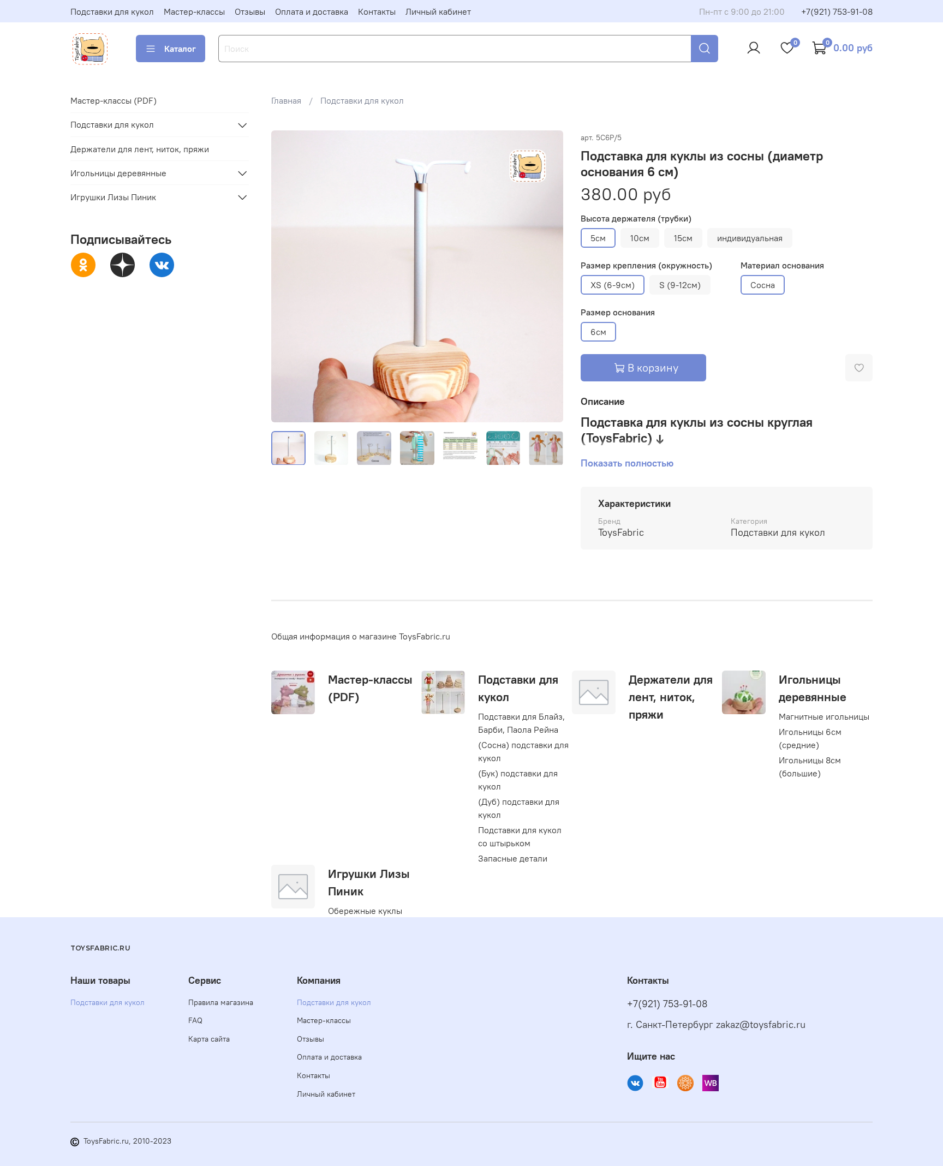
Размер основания (618, 312)
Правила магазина (220, 1002)
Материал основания (782, 265)
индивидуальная (750, 237)
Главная (286, 100)
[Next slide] (546, 276)
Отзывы (250, 11)
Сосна (762, 284)
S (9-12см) (680, 284)
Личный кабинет (438, 11)
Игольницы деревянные (118, 173)
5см (598, 237)
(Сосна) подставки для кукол (523, 751)
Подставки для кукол (112, 11)
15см (683, 237)
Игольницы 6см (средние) (810, 738)
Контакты (377, 11)
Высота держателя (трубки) (636, 218)
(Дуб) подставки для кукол (518, 808)
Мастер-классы (194, 11)
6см (598, 331)
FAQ (195, 1020)
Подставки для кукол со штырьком (520, 836)
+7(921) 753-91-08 (837, 11)
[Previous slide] (289, 276)
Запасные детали (512, 858)
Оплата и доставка (311, 11)
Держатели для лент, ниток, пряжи (671, 697)
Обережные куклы (365, 910)
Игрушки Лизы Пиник (113, 197)
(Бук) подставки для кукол (518, 780)
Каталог (180, 48)
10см (639, 237)
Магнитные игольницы (824, 716)
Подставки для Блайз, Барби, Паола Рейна (521, 723)
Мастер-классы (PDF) (113, 100)
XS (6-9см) (612, 284)
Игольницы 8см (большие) (810, 767)
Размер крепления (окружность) (646, 265)
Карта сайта (209, 1039)
